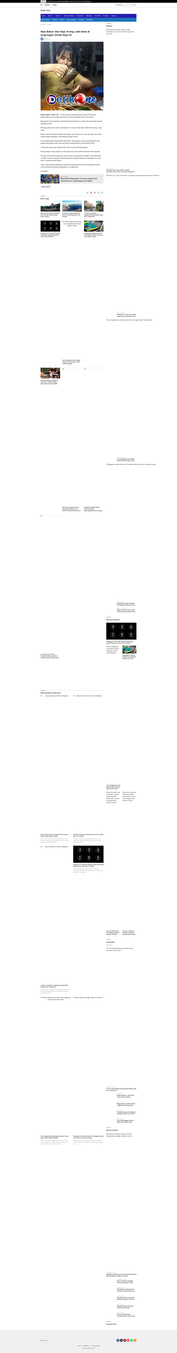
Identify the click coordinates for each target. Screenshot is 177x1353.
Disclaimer (86, 1346)
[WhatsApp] (131, 1340)
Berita (50, 16)
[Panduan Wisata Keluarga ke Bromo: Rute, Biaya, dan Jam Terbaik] (72, 206)
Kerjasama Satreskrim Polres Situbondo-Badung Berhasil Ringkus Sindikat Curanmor (121, 1275)
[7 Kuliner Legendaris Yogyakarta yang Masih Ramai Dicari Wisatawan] (94, 206)
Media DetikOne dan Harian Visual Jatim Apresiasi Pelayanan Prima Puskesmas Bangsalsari (126, 1096)
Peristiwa (106, 16)
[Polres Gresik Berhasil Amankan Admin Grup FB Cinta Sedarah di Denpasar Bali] (111, 1315)
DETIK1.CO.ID (91, 1348)
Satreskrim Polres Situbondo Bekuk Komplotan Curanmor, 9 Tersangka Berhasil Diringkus (126, 1298)
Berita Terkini (46, 19)
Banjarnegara (45, 187)
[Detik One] (44, 1340)
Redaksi (47, 5)
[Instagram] (128, 1340)
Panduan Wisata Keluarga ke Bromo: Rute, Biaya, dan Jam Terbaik (71, 214)
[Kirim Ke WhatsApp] (102, 192)
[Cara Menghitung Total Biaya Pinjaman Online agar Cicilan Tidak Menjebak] (72, 289)
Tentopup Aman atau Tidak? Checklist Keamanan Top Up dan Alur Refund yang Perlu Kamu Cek (120, 171)
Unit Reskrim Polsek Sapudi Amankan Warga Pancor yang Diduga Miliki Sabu (126, 1290)
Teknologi (90, 19)
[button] (134, 4)
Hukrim (57, 16)
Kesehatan (80, 16)
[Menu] (42, 4)
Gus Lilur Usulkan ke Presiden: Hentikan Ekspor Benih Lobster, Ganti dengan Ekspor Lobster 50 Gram (129, 932)
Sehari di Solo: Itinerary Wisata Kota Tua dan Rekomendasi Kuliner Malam (50, 214)
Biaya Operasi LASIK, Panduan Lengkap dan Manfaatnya (126, 1104)
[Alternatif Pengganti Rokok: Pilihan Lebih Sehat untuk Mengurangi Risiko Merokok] (111, 1121)
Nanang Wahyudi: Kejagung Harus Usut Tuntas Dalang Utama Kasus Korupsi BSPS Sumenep (49, 382)
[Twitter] (121, 1340)
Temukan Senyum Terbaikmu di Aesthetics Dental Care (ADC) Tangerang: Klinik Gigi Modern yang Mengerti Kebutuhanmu (126, 1113)
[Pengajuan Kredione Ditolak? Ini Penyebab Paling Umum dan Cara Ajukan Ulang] (94, 226)
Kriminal (54, 19)
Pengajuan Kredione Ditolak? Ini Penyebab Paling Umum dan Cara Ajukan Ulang (93, 234)
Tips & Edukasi (71, 19)
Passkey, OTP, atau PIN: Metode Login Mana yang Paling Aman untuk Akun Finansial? (50, 234)
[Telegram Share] (98, 192)
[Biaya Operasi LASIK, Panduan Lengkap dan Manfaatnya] (111, 1105)
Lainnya (113, 16)
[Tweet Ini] (91, 192)
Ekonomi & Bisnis (69, 16)
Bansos (62, 19)
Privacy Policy (96, 1346)
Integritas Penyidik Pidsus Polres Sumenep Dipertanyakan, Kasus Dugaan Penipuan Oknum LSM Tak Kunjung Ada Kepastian (93, 509)
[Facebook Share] (87, 192)
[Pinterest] (124, 1340)
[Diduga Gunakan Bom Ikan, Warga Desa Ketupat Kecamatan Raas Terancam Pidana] (111, 1307)
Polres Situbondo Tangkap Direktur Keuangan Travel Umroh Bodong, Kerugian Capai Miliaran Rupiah (125, 1281)
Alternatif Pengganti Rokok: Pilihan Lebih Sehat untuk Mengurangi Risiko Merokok (125, 1121)
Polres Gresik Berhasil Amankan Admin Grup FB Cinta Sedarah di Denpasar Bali (126, 1315)
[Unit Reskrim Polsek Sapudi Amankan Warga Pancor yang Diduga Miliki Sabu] (111, 1290)
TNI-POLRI (97, 16)
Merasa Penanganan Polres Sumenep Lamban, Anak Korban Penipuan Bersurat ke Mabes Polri (71, 509)
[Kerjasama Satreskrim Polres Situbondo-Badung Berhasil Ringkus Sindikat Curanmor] (121, 1202)
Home (43, 16)
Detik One (45, 10)
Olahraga (89, 16)
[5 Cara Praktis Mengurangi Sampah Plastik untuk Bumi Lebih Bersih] (121, 1016)
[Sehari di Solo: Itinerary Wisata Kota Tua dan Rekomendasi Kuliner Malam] (50, 206)
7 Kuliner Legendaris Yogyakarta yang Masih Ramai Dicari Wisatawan (93, 214)
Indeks (55, 5)
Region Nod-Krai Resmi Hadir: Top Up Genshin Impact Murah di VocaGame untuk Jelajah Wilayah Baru (126, 610)
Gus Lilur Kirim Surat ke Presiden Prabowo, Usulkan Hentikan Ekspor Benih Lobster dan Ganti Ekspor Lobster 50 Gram (50, 656)
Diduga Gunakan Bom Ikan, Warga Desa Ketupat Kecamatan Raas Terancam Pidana (125, 1307)
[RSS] (134, 1340)
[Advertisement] (72, 674)
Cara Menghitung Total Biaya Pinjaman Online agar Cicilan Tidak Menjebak (71, 361)
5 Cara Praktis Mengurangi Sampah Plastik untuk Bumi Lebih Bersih (121, 1089)
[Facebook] (117, 1340)
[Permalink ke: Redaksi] (42, 39)
